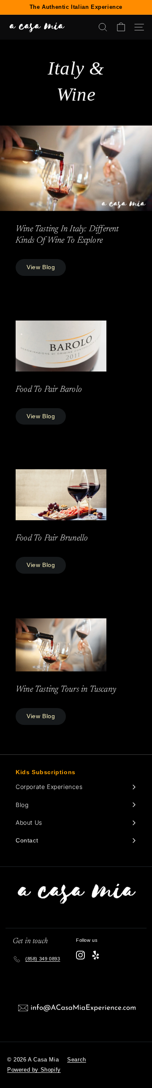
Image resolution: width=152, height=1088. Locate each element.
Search (76, 1059)
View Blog (41, 267)
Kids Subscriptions (46, 772)
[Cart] (121, 27)
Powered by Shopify (34, 1070)
